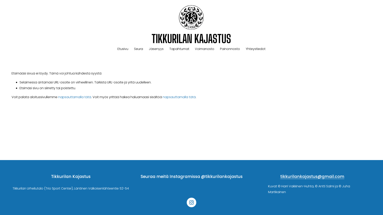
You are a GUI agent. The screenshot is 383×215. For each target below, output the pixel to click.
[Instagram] (191, 202)
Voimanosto (204, 49)
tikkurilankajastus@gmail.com (312, 176)
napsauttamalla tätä (74, 97)
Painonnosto (230, 49)
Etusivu (122, 49)
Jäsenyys (156, 49)
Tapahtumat (179, 49)
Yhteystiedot (256, 49)
